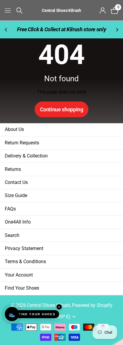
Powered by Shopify (92, 305)
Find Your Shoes (22, 288)
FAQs (10, 209)
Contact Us (16, 182)
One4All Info (18, 222)
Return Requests (22, 143)
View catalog (8, 10)
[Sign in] (103, 10)
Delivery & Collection (26, 156)
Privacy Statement (24, 248)
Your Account (19, 275)
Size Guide (16, 195)
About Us (14, 129)
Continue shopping (61, 109)
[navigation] (6, 29)
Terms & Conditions (25, 261)
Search (12, 235)
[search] (19, 10)
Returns (13, 169)
